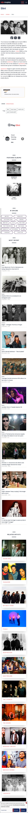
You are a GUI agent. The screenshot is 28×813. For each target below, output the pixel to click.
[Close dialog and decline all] (27, 803)
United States (10, 104)
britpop (7, 216)
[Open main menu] (22, 2)
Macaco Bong (8, 770)
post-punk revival (8, 226)
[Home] (6, 2)
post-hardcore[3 (11, 112)
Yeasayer (6, 582)
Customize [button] (3, 810)
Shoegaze (7, 232)
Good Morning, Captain (13, 137)
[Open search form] (26, 2)
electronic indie (8, 219)
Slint (8, 109)
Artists (7, 14)
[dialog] (14, 807)
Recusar (16, 810)
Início (2, 14)
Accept (23, 810)
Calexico (6, 793)
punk (23, 229)
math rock (20, 109)
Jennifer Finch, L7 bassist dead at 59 (12, 407)
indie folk (5, 222)
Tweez (14, 197)
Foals (5, 629)
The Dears (7, 723)
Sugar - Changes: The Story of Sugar (12, 325)
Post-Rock (13, 109)
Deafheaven (7, 652)
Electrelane (7, 676)
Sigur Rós (7, 559)
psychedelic (15, 229)
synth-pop (20, 232)
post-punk (22, 222)
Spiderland (14, 177)
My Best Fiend (8, 606)
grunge (21, 219)
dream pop (20, 216)
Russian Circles (9, 746)
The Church (7, 699)
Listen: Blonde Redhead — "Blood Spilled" (13, 351)
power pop (5, 229)
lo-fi (13, 222)
